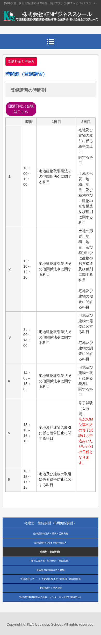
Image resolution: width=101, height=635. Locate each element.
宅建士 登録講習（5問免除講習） (50, 523)
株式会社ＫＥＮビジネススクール (50, 18)
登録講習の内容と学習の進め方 (50, 542)
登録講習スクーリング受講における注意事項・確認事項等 (50, 579)
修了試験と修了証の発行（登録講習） (50, 561)
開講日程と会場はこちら (21, 109)
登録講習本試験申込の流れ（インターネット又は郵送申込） (50, 597)
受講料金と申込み (21, 61)
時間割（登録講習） (50, 551)
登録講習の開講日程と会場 (50, 570)
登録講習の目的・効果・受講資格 (50, 533)
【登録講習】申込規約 (50, 588)
